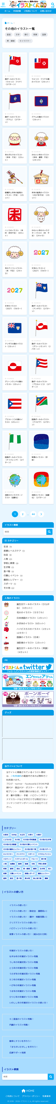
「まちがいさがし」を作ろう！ (23, 1046)
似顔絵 (12, 864)
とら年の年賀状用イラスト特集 (23, 968)
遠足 (11, 878)
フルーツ (34, 859)
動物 (19, 864)
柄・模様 (10, 41)
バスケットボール (21, 859)
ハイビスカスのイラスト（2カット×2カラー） (34, 630)
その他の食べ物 (30, 849)
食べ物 (9, 571)
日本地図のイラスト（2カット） (33, 617)
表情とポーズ (30, 873)
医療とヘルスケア (14, 550)
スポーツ (10, 583)
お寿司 (5, 835)
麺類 (46, 878)
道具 (5, 878)
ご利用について (30, 11)
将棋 (5, 868)
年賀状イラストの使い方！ (21, 950)
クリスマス (20, 854)
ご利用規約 (16, 775)
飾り (26, 34)
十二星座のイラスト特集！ (21, 1019)
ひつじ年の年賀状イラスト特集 (23, 996)
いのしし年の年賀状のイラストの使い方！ (28, 1002)
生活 (8, 546)
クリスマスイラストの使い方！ (23, 922)
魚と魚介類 (37, 878)
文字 (17, 34)
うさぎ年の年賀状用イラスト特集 (24, 973)
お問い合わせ (46, 11)
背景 (35, 34)
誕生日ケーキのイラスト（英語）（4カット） (33, 650)
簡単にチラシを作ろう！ (20, 1041)
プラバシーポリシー (31, 1096)
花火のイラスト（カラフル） (31, 612)
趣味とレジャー (13, 579)
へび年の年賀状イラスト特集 (22, 985)
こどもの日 (7, 839)
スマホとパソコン (44, 854)
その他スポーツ (45, 849)
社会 (8, 554)
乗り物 (43, 859)
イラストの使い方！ (18, 905)
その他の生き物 (45, 839)
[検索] (49, 532)
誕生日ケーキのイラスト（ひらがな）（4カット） (33, 606)
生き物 (9, 567)
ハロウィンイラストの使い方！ (23, 928)
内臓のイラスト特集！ (19, 1024)
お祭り (30, 835)
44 (33, 514)
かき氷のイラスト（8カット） (31, 623)
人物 (8, 558)
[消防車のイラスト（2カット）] (28, 640)
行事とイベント (13, 575)
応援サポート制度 (17, 1052)
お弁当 (14, 835)
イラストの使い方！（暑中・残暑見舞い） (28, 916)
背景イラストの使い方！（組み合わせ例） (28, 934)
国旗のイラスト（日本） (29, 637)
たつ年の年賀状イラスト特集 (22, 979)
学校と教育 (11, 563)
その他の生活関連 (9, 844)
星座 (9, 34)
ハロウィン (7, 859)
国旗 (44, 34)
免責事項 (46, 1096)
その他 (9, 587)
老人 (49, 868)
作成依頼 (17, 11)
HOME (29, 1090)
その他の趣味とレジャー (12, 849)
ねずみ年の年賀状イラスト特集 (23, 956)
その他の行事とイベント (29, 844)
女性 (33, 864)
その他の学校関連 (29, 839)
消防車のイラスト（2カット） (31, 642)
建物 (11, 868)
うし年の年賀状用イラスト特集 (23, 962)
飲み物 (27, 878)
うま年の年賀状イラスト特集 (22, 991)
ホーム (7, 11)
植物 (34, 868)
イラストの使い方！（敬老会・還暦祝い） (28, 911)
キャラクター (25, 41)
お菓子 (38, 835)
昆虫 (18, 868)
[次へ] (41, 514)
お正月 (22, 835)
